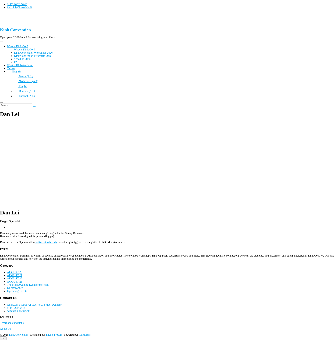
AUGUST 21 (14, 275)
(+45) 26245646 (16, 307)
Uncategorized (15, 287)
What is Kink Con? (17, 46)
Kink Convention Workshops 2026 (33, 52)
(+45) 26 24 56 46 (17, 4)
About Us (5, 328)
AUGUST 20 (14, 272)
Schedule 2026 (22, 58)
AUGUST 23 (14, 281)
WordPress (84, 334)
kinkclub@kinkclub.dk (19, 7)
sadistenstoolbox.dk (46, 242)
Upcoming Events (17, 291)
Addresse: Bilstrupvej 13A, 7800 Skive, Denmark (34, 304)
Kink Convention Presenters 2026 (32, 55)
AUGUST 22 (14, 278)
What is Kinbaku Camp (20, 65)
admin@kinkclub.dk (18, 310)
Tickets (11, 68)
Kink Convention (15, 30)
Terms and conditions (12, 322)
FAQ (17, 62)
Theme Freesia (54, 334)
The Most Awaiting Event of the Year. (28, 284)
